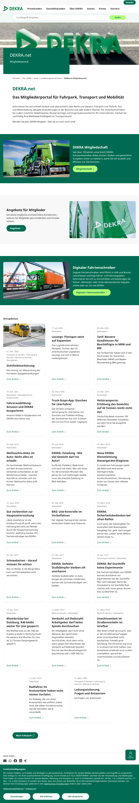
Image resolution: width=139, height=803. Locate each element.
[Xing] (25, 760)
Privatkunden (34, 8)
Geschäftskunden (55, 8)
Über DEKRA (76, 8)
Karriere (115, 8)
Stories (91, 8)
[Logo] (14, 8)
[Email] (5, 760)
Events (102, 8)
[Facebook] (15, 760)
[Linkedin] (20, 760)
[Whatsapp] (10, 760)
